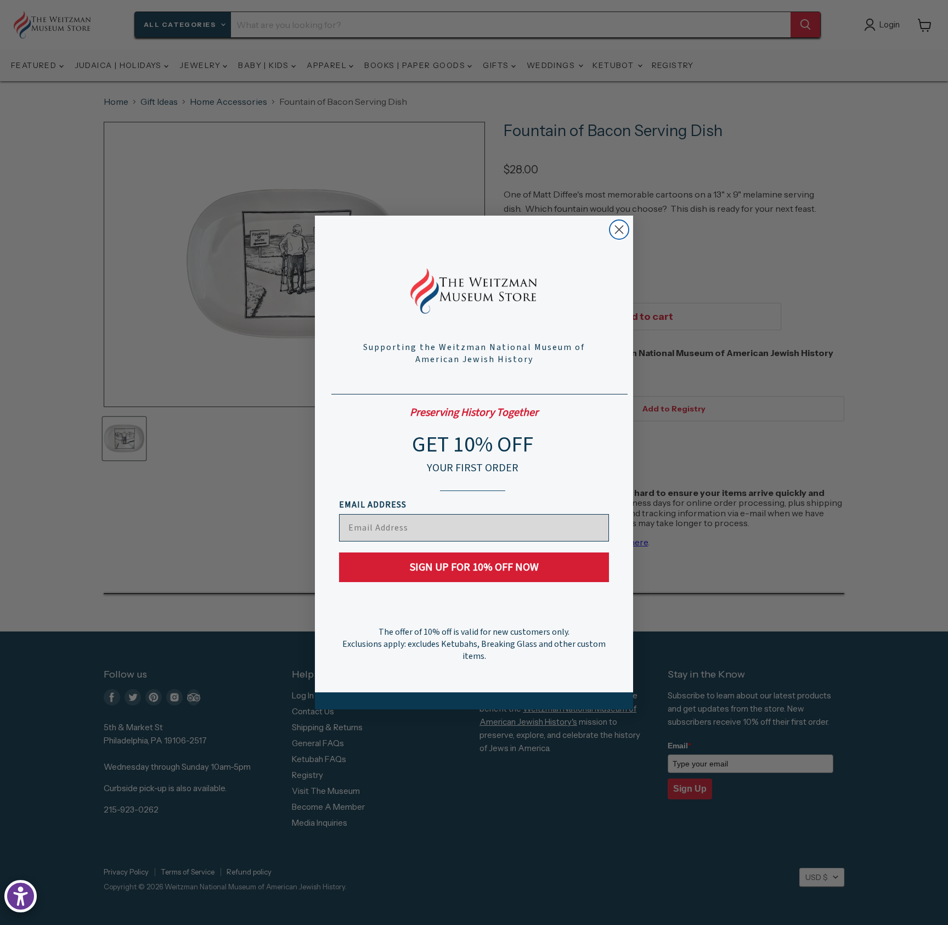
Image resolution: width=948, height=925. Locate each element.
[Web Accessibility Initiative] (20, 896)
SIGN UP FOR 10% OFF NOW (474, 567)
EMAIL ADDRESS (373, 505)
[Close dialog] (619, 229)
